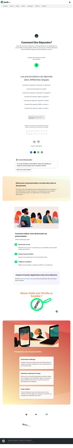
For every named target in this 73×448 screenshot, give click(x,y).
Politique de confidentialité (25, 440)
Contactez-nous (30, 441)
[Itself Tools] (36, 419)
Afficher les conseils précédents (24, 169)
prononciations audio (27, 278)
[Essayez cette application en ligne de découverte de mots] (36, 300)
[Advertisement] (36, 19)
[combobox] (36, 117)
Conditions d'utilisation (13, 440)
